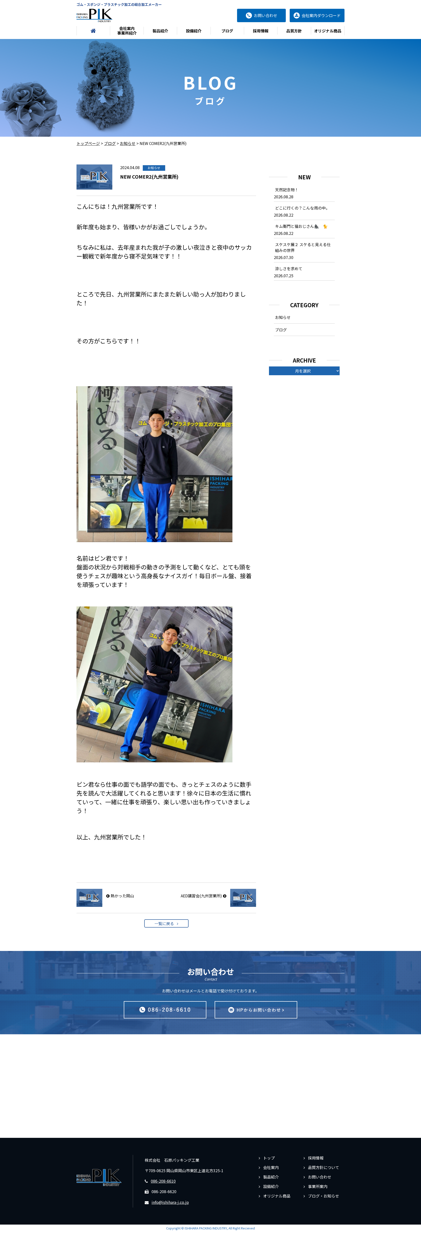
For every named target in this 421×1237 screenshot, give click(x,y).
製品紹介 (160, 31)
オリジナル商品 (327, 31)
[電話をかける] (165, 1009)
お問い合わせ (319, 1177)
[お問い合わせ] (256, 1009)
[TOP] (93, 31)
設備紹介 (193, 31)
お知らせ (283, 317)
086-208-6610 (163, 1181)
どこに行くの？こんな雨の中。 (302, 208)
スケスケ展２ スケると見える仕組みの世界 (303, 247)
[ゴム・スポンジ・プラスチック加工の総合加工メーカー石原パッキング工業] (95, 15)
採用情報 (260, 31)
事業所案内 (317, 1186)
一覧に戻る (164, 923)
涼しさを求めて (288, 268)
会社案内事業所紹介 (127, 30)
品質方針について (323, 1167)
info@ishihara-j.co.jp (170, 1202)
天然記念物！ (286, 189)
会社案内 (271, 1167)
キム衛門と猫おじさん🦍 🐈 (301, 226)
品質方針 (294, 31)
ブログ (227, 31)
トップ (269, 1158)
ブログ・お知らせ (323, 1196)
